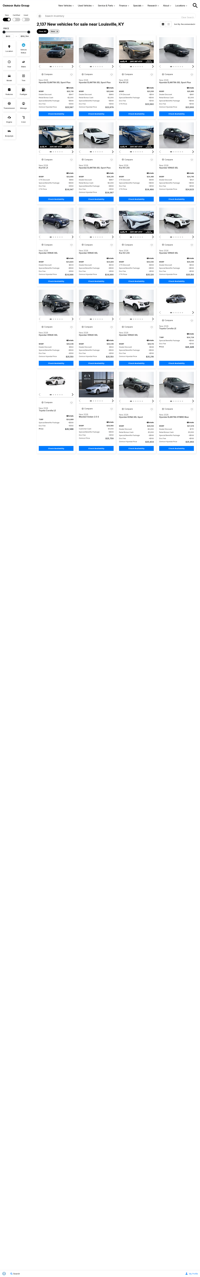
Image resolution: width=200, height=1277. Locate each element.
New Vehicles (65, 5)
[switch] (7, 17)
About (166, 5)
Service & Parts (105, 5)
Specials (137, 5)
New (7, 15)
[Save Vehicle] (71, 74)
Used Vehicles (85, 5)
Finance (123, 5)
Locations (180, 5)
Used (26, 15)
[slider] (4, 32)
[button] (195, 5)
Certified (16, 15)
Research (152, 5)
